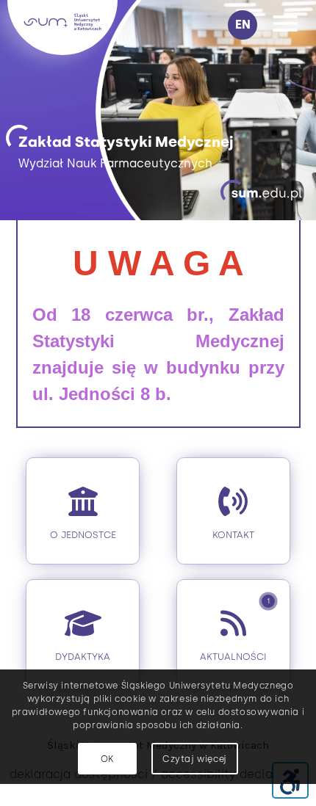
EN (243, 25)
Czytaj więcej (194, 759)
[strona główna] (62, 51)
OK (107, 759)
